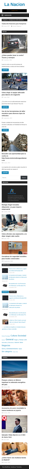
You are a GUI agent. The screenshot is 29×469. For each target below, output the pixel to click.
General (14, 26)
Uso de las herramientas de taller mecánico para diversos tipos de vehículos (13, 113)
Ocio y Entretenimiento (10, 348)
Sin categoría (7, 351)
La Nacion (14, 4)
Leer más (5, 69)
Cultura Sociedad (18, 336)
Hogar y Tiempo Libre (20, 340)
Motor (4, 31)
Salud (20, 348)
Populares (13, 291)
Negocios (19, 26)
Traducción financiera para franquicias (14, 23)
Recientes (5, 291)
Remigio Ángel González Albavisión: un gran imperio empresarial (11, 207)
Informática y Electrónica (8, 342)
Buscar (24, 177)
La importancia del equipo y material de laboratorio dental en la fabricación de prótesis (18, 277)
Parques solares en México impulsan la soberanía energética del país (13, 382)
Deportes (3, 339)
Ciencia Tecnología (6, 336)
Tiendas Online (15, 351)
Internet (16, 342)
